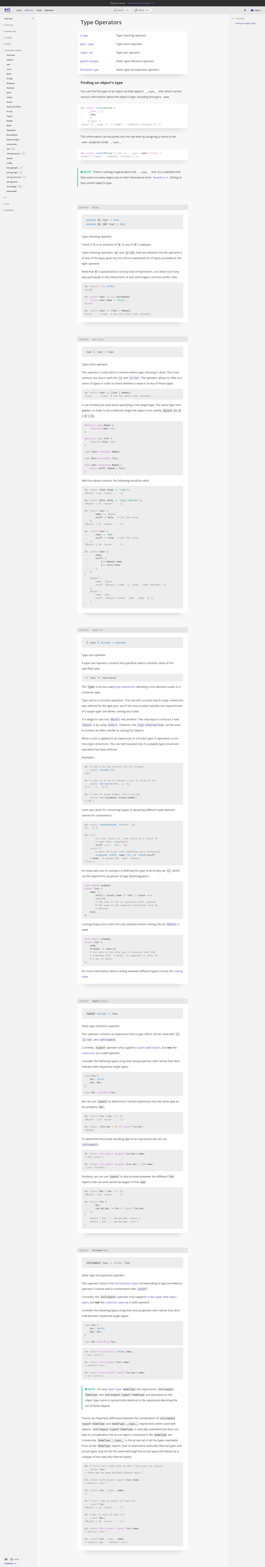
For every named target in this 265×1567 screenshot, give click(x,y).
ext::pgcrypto (14, 167)
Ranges (10, 121)
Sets (8, 64)
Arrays (9, 111)
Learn (19, 10)
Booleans (11, 83)
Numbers (10, 88)
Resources (49, 10)
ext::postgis (14, 186)
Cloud (39, 10)
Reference (29, 10)
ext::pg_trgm (14, 172)
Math (9, 74)
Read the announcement (139, 3)
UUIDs (9, 97)
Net (10, 149)
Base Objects (12, 135)
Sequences (11, 130)
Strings (10, 78)
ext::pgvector (12, 182)
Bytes (9, 125)
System (10, 158)
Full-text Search (15, 153)
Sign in (258, 10)
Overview (8, 18)
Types (9, 69)
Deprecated (12, 191)
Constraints (12, 144)
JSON (9, 92)
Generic (10, 60)
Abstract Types (13, 139)
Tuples (9, 116)
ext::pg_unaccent (16, 177)
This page (239, 18)
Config (9, 163)
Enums (9, 102)
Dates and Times (14, 106)
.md (135, 22)
